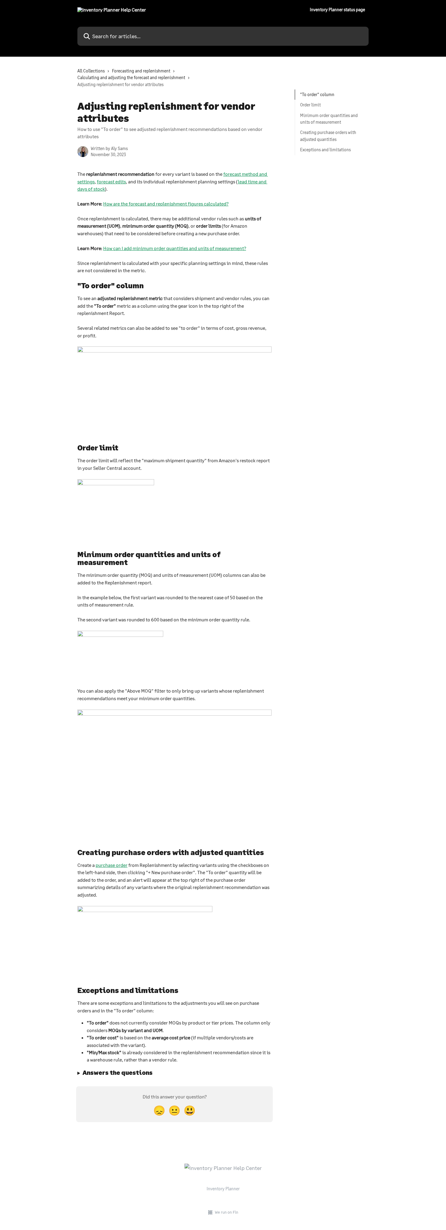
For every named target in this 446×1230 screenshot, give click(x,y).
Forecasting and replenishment (141, 70)
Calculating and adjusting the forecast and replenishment (131, 77)
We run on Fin (226, 1212)
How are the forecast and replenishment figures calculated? (165, 203)
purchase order (111, 865)
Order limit (310, 104)
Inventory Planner (223, 1188)
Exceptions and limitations (325, 149)
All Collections (91, 70)
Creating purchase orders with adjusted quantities (328, 136)
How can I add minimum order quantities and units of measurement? (174, 248)
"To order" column (317, 94)
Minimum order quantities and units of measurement (329, 119)
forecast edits (111, 181)
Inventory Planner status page (337, 10)
